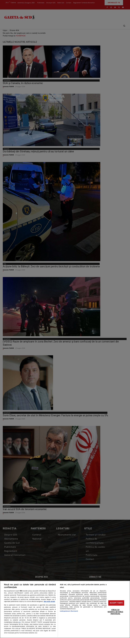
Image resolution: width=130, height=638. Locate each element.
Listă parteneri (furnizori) (69, 611)
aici (19, 622)
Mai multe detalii (49, 601)
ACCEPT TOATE (116, 603)
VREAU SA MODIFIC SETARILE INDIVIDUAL (115, 612)
